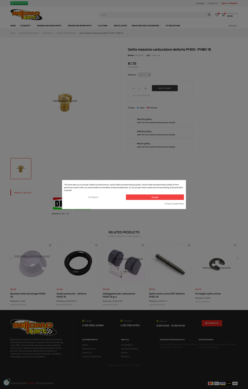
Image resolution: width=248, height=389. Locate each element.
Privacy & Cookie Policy (174, 203)
